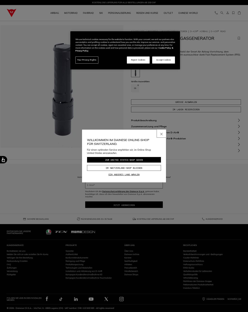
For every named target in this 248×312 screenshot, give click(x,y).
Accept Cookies (163, 60)
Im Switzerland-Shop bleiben (124, 167)
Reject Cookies (138, 60)
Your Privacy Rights (87, 60)
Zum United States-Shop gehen (124, 159)
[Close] (161, 133)
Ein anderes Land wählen (124, 174)
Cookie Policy (164, 48)
